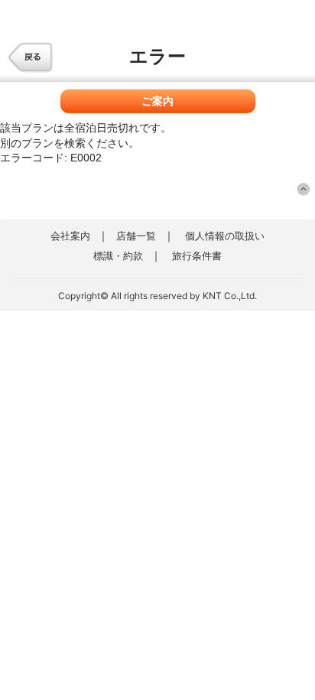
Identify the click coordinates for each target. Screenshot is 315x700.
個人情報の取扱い (225, 236)
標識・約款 (118, 255)
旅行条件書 (197, 255)
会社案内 (70, 236)
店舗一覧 (136, 236)
